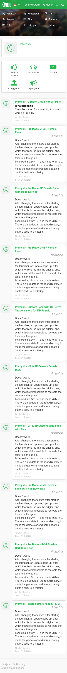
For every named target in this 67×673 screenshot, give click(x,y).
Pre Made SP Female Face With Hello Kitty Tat (37, 189)
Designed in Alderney (13, 664)
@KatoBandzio (24, 105)
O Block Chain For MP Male (44, 101)
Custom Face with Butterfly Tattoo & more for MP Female (38, 308)
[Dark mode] (57, 4)
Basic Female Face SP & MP (44, 603)
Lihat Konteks (24, 117)
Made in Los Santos (12, 667)
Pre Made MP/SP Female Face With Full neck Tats (36, 486)
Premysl (25, 43)
